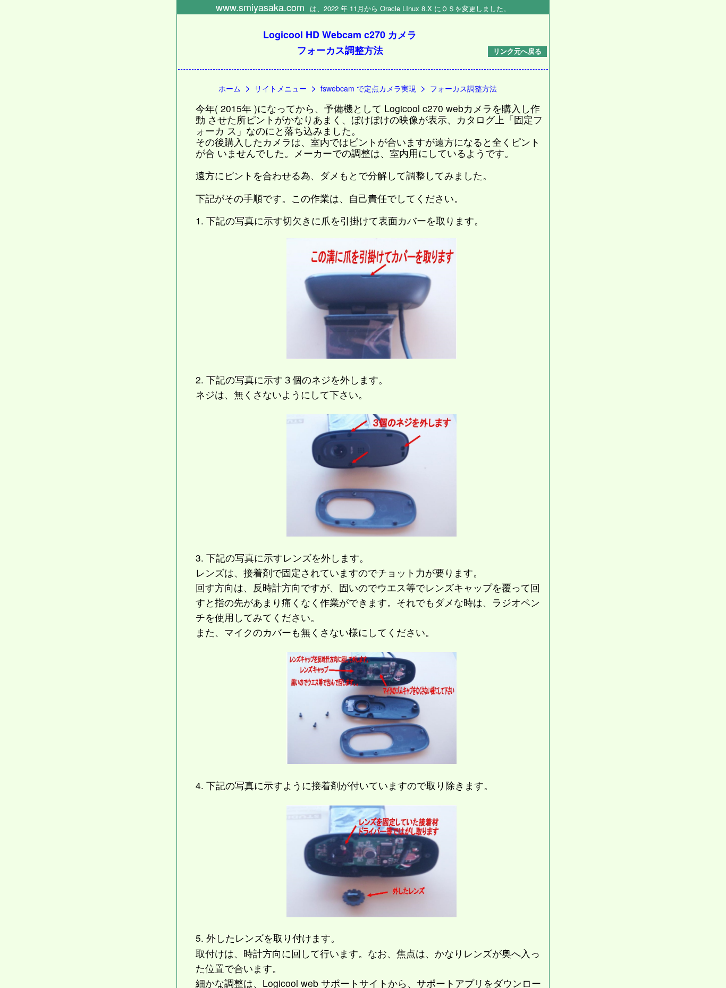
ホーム (229, 88)
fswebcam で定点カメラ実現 (368, 88)
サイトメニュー (281, 88)
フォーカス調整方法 (463, 88)
